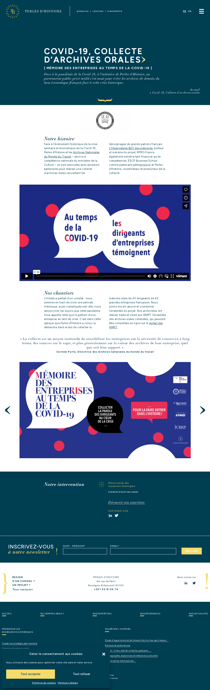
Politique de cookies (44, 682)
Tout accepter (31, 674)
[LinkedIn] (186, 583)
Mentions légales (68, 682)
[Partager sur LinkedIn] (110, 515)
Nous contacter (22, 589)
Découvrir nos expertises (126, 502)
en (190, 11)
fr (184, 11)
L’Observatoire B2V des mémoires (131, 148)
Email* (114, 546)
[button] (104, 654)
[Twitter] (194, 583)
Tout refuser (81, 674)
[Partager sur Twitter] (116, 515)
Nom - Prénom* (74, 546)
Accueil (195, 89)
